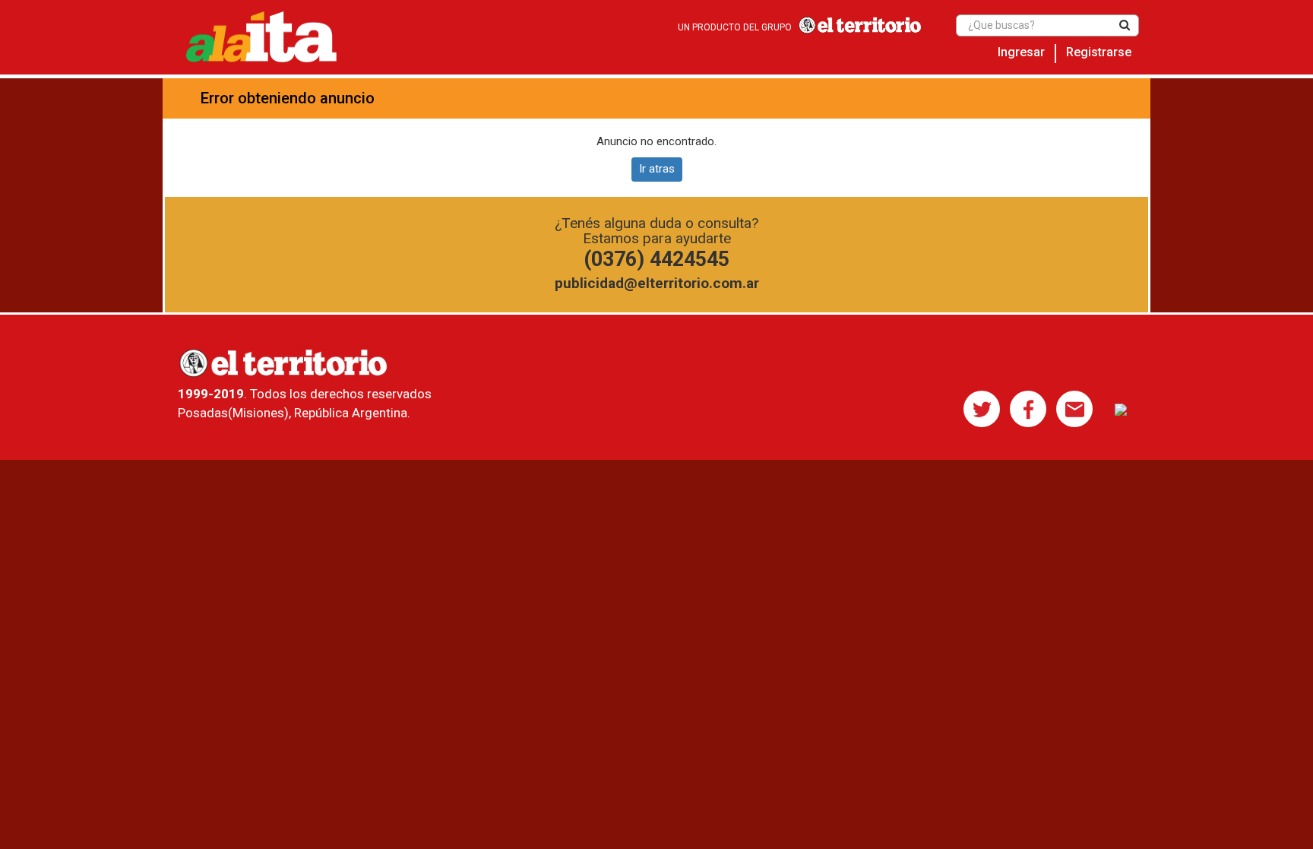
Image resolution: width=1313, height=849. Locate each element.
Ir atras (657, 169)
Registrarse (1098, 52)
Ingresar (1021, 52)
